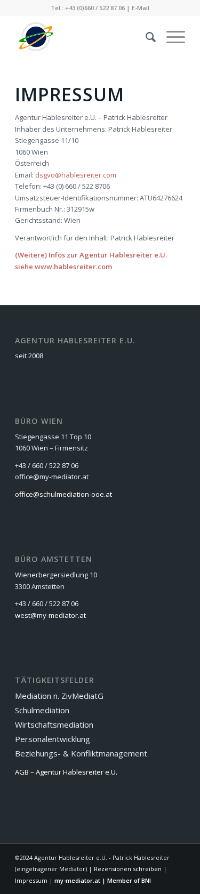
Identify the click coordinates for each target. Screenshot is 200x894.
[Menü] (170, 36)
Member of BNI (129, 880)
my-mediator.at (77, 880)
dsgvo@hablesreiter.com (75, 175)
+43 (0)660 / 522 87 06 (95, 8)
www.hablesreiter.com (73, 266)
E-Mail (140, 8)
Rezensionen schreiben (128, 869)
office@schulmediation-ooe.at (63, 494)
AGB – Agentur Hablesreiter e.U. (66, 772)
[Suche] (145, 36)
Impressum (31, 880)
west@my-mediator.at (50, 615)
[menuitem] (145, 36)
